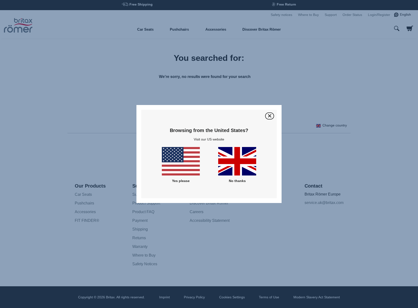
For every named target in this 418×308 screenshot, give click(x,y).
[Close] (269, 116)
